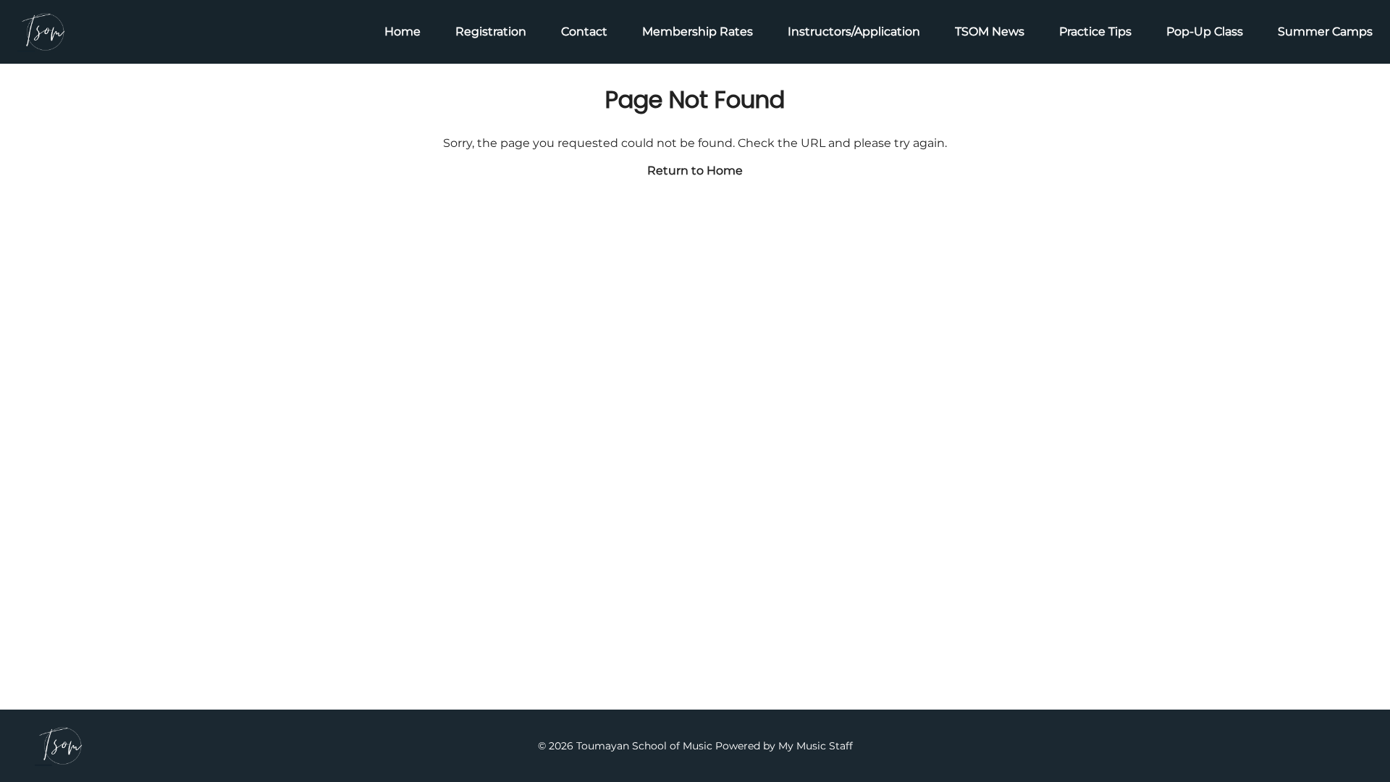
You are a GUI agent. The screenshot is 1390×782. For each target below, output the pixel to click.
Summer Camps (1325, 31)
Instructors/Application (854, 31)
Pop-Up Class (1204, 31)
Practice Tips (1095, 31)
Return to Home (695, 170)
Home (402, 31)
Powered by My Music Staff (784, 745)
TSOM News (989, 31)
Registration (490, 31)
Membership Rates (697, 31)
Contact (584, 31)
